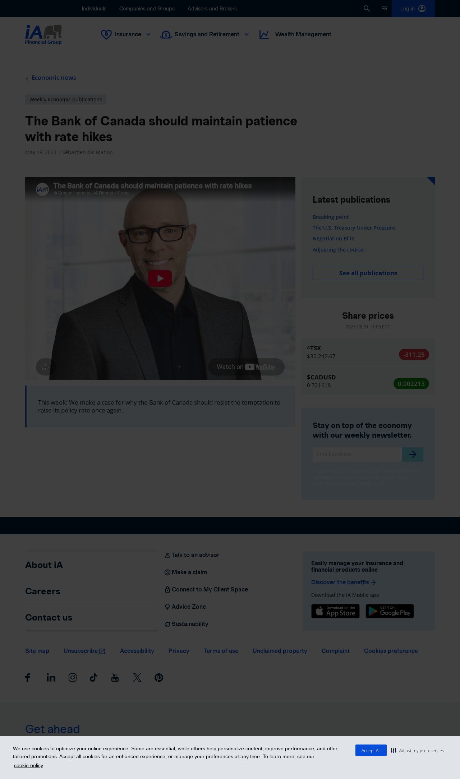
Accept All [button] (371, 750)
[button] (418, 750)
